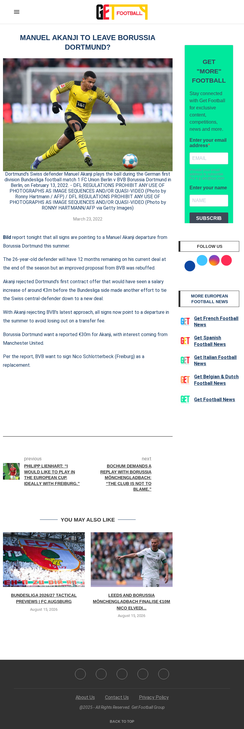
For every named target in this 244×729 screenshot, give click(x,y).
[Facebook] (80, 674)
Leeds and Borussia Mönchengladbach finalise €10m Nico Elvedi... (131, 601)
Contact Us (117, 697)
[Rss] (142, 674)
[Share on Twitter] (90, 419)
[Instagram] (122, 674)
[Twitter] (101, 674)
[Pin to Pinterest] (100, 419)
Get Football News (214, 399)
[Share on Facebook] (78, 419)
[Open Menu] (16, 12)
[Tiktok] (163, 674)
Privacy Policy (154, 697)
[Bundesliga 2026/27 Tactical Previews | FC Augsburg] (44, 559)
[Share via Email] (109, 419)
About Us (85, 697)
